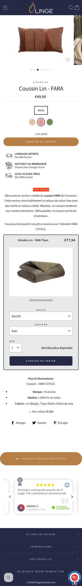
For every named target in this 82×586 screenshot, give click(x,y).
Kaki (49, 122)
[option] (41, 40)
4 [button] (42, 70)
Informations (41, 546)
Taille (41, 309)
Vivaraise (41, 82)
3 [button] (38, 70)
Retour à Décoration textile (43, 458)
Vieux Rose (41, 122)
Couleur (41, 324)
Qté (12, 341)
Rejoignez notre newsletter (41, 571)
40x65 (41, 110)
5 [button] (45, 70)
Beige (32, 122)
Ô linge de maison (41, 534)
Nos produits (41, 559)
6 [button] (48, 70)
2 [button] (35, 70)
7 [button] (51, 70)
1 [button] (32, 70)
